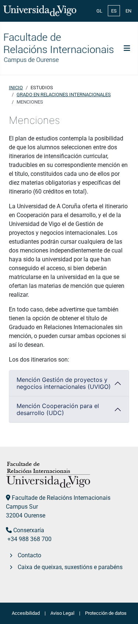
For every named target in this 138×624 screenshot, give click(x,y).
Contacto (29, 555)
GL (99, 11)
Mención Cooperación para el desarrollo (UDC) (58, 409)
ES (114, 11)
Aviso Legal (62, 613)
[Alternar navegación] (127, 48)
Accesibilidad (26, 613)
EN (128, 11)
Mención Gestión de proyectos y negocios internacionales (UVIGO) (64, 383)
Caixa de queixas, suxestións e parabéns (70, 567)
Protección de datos (106, 613)
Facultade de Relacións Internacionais (61, 497)
